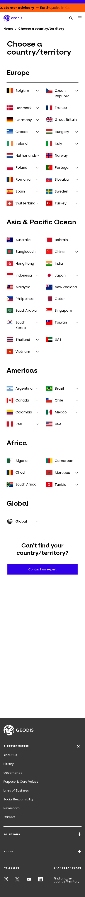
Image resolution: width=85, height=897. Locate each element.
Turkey (60, 203)
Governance (12, 773)
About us (10, 755)
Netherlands (26, 155)
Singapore (63, 310)
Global (21, 521)
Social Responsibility (18, 799)
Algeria (21, 460)
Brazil (59, 388)
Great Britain (66, 119)
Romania (23, 179)
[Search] (71, 17)
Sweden (61, 191)
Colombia (23, 412)
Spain (20, 191)
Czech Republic (62, 93)
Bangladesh (25, 251)
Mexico (61, 412)
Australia (23, 239)
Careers (9, 817)
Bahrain (61, 239)
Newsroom (11, 808)
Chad (20, 472)
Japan (60, 275)
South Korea (20, 325)
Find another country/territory (66, 880)
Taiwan (61, 322)
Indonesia (23, 275)
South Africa (25, 484)
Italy (58, 143)
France (61, 107)
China (60, 251)
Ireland (21, 143)
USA (58, 423)
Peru (19, 424)
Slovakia (62, 179)
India (59, 263)
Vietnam (22, 351)
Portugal (62, 167)
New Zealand (66, 287)
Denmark (23, 107)
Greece (22, 131)
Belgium (22, 90)
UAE (58, 339)
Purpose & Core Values (20, 781)
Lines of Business (16, 790)
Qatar (60, 298)
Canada (22, 400)
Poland (21, 167)
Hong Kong (24, 263)
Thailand (22, 339)
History (8, 764)
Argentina (23, 388)
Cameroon (64, 460)
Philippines (24, 298)
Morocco (62, 472)
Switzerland (25, 203)
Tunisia (60, 484)
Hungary (62, 131)
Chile (59, 400)
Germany (23, 119)
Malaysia (22, 287)
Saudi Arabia (26, 310)
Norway (61, 155)
